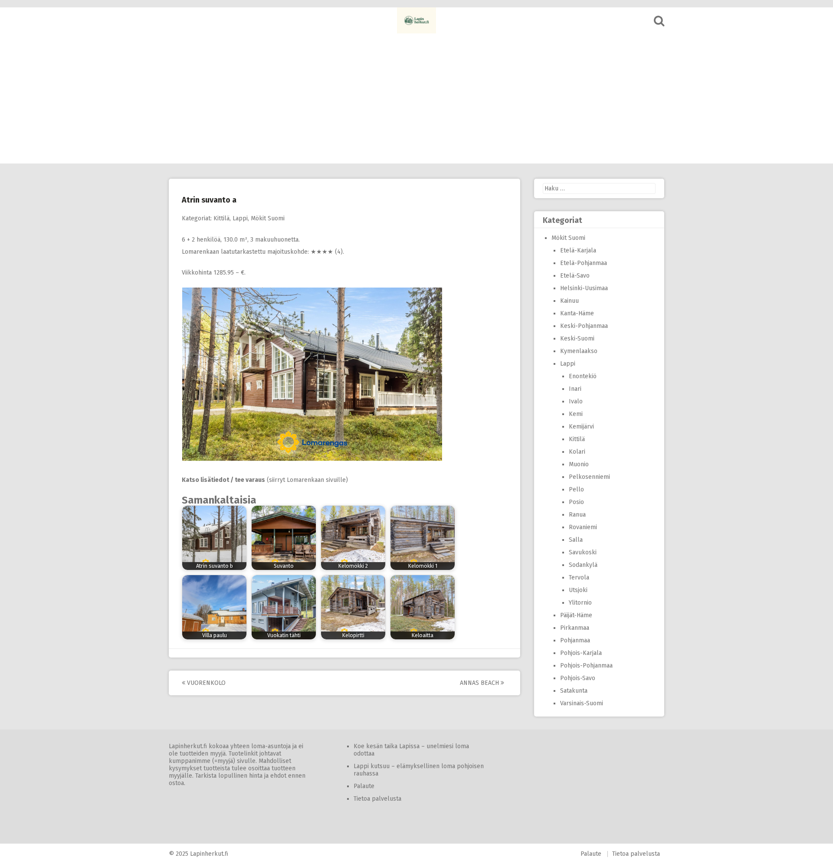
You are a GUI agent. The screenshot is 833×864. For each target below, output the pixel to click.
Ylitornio (580, 602)
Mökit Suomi (268, 218)
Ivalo (576, 401)
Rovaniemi (583, 527)
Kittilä (221, 218)
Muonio (579, 464)
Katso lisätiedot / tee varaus (223, 480)
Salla (576, 539)
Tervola (579, 577)
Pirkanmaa (574, 628)
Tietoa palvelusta (377, 798)
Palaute (364, 786)
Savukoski (583, 552)
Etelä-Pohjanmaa (583, 263)
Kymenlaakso (578, 351)
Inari (575, 389)
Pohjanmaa (575, 640)
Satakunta (573, 690)
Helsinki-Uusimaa (584, 288)
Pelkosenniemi (589, 477)
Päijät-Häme (576, 615)
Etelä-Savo (575, 275)
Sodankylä (583, 565)
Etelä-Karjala (578, 250)
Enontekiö (583, 376)
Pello (576, 489)
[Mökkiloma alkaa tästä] (416, 20)
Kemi (576, 414)
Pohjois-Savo (577, 678)
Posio (576, 502)
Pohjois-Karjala (581, 653)
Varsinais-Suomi (581, 703)
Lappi (240, 218)
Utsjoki (578, 590)
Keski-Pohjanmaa (584, 326)
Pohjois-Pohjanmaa (586, 665)
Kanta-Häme (577, 313)
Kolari (577, 451)
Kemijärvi (581, 426)
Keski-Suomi (577, 338)
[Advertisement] (416, 98)
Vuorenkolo (205, 683)
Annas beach (480, 683)
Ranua (577, 514)
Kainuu (569, 300)
